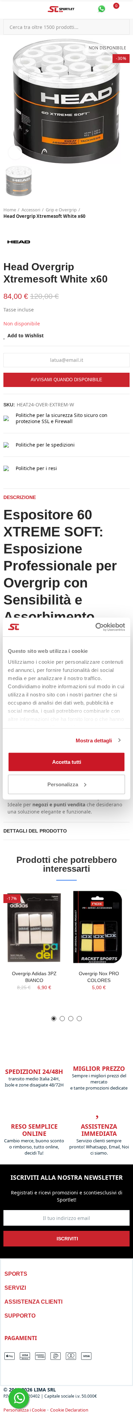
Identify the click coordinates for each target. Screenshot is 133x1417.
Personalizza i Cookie (24, 1410)
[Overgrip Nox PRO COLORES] (99, 927)
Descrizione (19, 497)
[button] (53, 1018)
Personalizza (62, 784)
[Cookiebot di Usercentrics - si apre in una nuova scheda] (95, 627)
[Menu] (6, 9)
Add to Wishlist (26, 335)
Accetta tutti (66, 762)
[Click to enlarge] (15, 152)
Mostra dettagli (94, 740)
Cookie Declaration (69, 1410)
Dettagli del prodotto (35, 831)
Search (122, 27)
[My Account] (126, 9)
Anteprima (48, 914)
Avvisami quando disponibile (66, 379)
